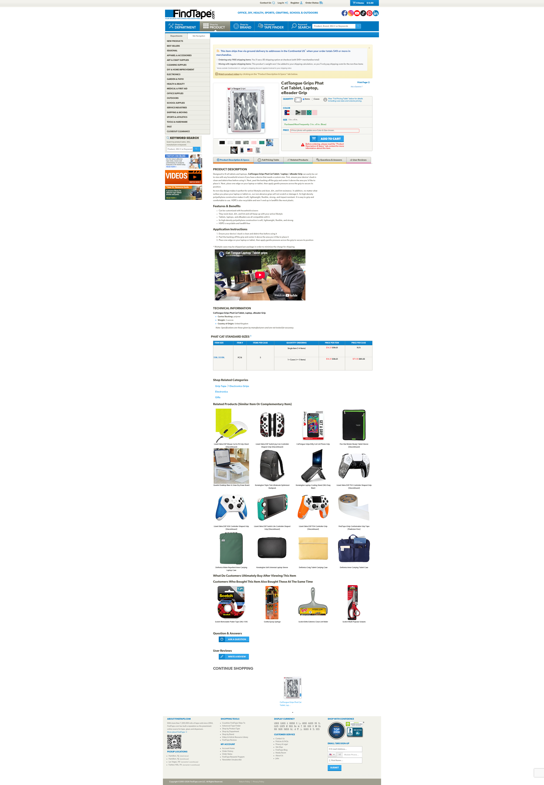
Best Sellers (173, 46)
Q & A (331, 160)
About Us (279, 756)
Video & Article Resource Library (235, 737)
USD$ (276, 723)
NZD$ (286, 729)
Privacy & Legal (282, 744)
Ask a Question (356, 87)
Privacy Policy (258, 782)
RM (275, 729)
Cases (316, 99)
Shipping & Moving (177, 113)
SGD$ (306, 729)
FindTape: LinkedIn (376, 13)
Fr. (319, 723)
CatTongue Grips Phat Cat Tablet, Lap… (290, 703)
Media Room (281, 753)
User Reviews (359, 160)
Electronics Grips (239, 386)
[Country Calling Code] (332, 754)
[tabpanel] (292, 692)
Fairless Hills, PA (175, 765)
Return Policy (244, 782)
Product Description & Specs (234, 160)
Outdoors (172, 98)
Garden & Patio (175, 79)
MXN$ (292, 723)
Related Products (299, 160)
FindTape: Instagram (351, 13)
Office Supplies (175, 94)
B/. (291, 729)
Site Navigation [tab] (199, 36)
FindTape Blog (281, 750)
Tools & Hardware (177, 122)
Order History (227, 751)
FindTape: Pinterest (369, 13)
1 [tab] (292, 712)
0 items (364, 3)
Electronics (221, 391)
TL (313, 729)
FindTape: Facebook (345, 13)
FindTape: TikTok (363, 13)
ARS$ (304, 723)
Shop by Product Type (231, 729)
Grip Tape (220, 386)
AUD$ (310, 723)
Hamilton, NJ (174, 756)
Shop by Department (230, 732)
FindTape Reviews (229, 740)
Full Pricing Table (270, 160)
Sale (169, 127)
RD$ (291, 726)
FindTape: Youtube (357, 13)
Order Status (227, 754)
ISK (304, 726)
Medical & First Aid (177, 89)
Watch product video (228, 74)
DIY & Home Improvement (180, 70)
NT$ (317, 729)
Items (307, 99)
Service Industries (177, 108)
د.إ (300, 723)
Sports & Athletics (177, 117)
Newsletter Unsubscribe (232, 760)
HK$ (309, 726)
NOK (280, 729)
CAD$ (282, 723)
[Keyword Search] (196, 149)
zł (295, 729)
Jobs (277, 758)
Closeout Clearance (178, 132)
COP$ (282, 726)
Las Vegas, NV (174, 762)
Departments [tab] (176, 36)
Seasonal (172, 51)
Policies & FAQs (282, 741)
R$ (316, 723)
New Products (175, 41)
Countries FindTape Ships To (233, 723)
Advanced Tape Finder (231, 726)
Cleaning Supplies (176, 65)
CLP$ (276, 726)
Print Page (362, 83)
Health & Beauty (176, 84)
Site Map (279, 747)
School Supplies (176, 103)
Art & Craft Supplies (178, 60)
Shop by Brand (228, 734)
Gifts (217, 397)
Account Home (228, 748)
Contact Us (280, 739)
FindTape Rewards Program (233, 757)
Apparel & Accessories (179, 56)
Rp (295, 726)
